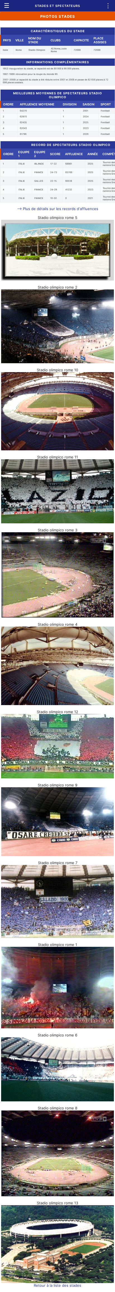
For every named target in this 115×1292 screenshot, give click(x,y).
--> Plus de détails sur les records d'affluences (57, 208)
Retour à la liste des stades (57, 1285)
